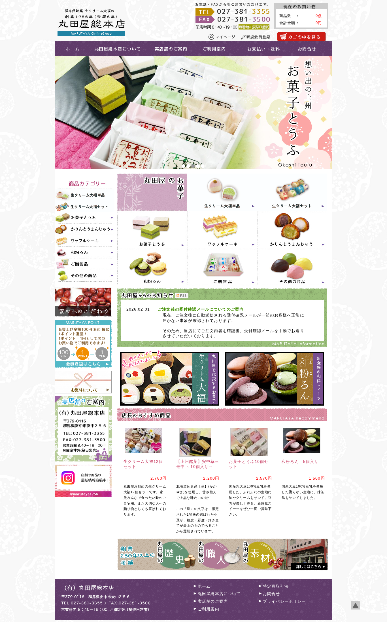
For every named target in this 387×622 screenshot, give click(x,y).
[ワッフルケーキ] (85, 241)
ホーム (204, 586)
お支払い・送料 (264, 48)
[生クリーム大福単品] (85, 195)
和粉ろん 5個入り (300, 461)
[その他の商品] (85, 276)
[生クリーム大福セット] (85, 206)
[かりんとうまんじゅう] (85, 229)
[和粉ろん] (85, 253)
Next (324, 112)
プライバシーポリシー (284, 601)
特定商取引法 (276, 586)
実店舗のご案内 (172, 48)
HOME (71, 48)
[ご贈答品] (85, 264)
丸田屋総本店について (117, 48)
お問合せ (310, 48)
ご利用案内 (218, 48)
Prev (62, 112)
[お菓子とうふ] (85, 218)
